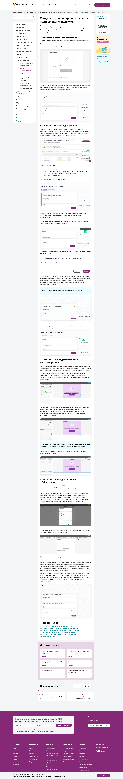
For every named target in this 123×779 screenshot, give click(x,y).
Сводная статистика (68, 759)
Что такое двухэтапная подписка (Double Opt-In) (56, 626)
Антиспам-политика (51, 751)
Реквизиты (15, 753)
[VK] (97, 745)
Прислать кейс (83, 762)
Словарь (31, 753)
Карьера (15, 762)
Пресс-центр (33, 759)
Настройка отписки (24, 97)
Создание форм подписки (26, 88)
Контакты (15, 751)
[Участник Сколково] (101, 751)
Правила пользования (52, 748)
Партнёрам (16, 756)
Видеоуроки (20, 27)
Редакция (82, 753)
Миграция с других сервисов (25, 109)
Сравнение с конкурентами (24, 106)
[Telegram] (103, 745)
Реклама (81, 756)
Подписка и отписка (22, 57)
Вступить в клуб (63, 725)
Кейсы (71, 5)
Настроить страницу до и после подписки (25, 84)
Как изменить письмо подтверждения (103, 22)
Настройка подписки (24, 60)
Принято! (104, 775)
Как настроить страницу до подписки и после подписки (59, 628)
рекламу (52, 731)
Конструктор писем (68, 748)
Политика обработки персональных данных (52, 754)
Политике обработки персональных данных (28, 729)
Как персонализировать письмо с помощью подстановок (59, 630)
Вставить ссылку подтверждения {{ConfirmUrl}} (24, 78)
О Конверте (82, 748)
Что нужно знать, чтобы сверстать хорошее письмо (57, 632)
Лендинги (19, 118)
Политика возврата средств (51, 761)
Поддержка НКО (34, 762)
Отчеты (18, 54)
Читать (81, 751)
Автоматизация (21, 100)
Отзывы (15, 759)
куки (24, 774)
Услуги (51, 5)
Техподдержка (33, 756)
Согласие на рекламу (52, 769)
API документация (21, 103)
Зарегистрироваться (102, 5)
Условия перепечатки (85, 764)
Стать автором (83, 759)
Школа (77, 5)
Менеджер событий (22, 45)
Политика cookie (50, 758)
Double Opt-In (55, 28)
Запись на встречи (22, 115)
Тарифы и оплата (21, 39)
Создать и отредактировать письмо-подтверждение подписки (26, 71)
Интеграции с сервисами (24, 51)
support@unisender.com (94, 720)
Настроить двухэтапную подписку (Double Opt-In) (26, 64)
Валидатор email (67, 751)
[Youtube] (100, 745)
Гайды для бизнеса (22, 121)
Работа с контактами (23, 30)
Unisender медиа (84, 770)
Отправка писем (21, 36)
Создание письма (21, 33)
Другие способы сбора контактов (25, 92)
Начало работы (21, 24)
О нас (14, 748)
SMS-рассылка (21, 48)
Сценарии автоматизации (24, 42)
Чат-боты (19, 112)
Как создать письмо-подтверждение (102, 19)
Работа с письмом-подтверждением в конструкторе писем (102, 26)
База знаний (20, 20)
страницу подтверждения (74, 573)
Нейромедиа (83, 767)
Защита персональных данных (52, 765)
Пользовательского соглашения (31, 728)
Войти (89, 5)
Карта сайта (16, 764)
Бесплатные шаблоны (69, 753)
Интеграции (66, 762)
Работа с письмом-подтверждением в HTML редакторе (102, 31)
